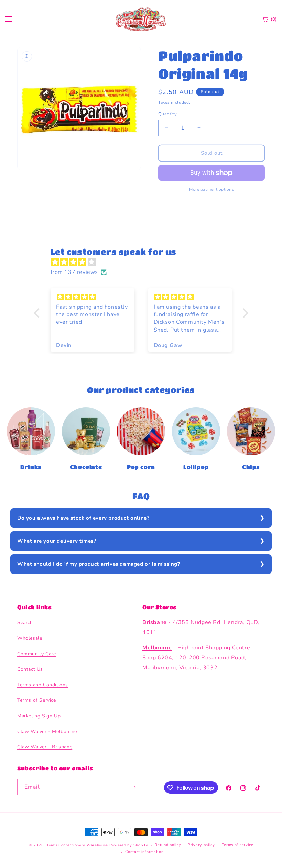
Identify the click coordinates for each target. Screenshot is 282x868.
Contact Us (30, 669)
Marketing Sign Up (39, 716)
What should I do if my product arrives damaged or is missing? (98, 563)
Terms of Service (36, 700)
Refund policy (168, 844)
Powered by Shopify (128, 845)
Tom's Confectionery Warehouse (77, 845)
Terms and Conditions (42, 684)
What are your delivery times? (56, 540)
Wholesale (29, 638)
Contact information (144, 851)
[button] (38, 313)
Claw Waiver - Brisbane (44, 747)
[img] (145, 262)
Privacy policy (201, 844)
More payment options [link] (211, 189)
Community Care (36, 653)
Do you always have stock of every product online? (83, 517)
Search (25, 622)
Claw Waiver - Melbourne (47, 731)
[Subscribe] (133, 787)
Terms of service (237, 844)
